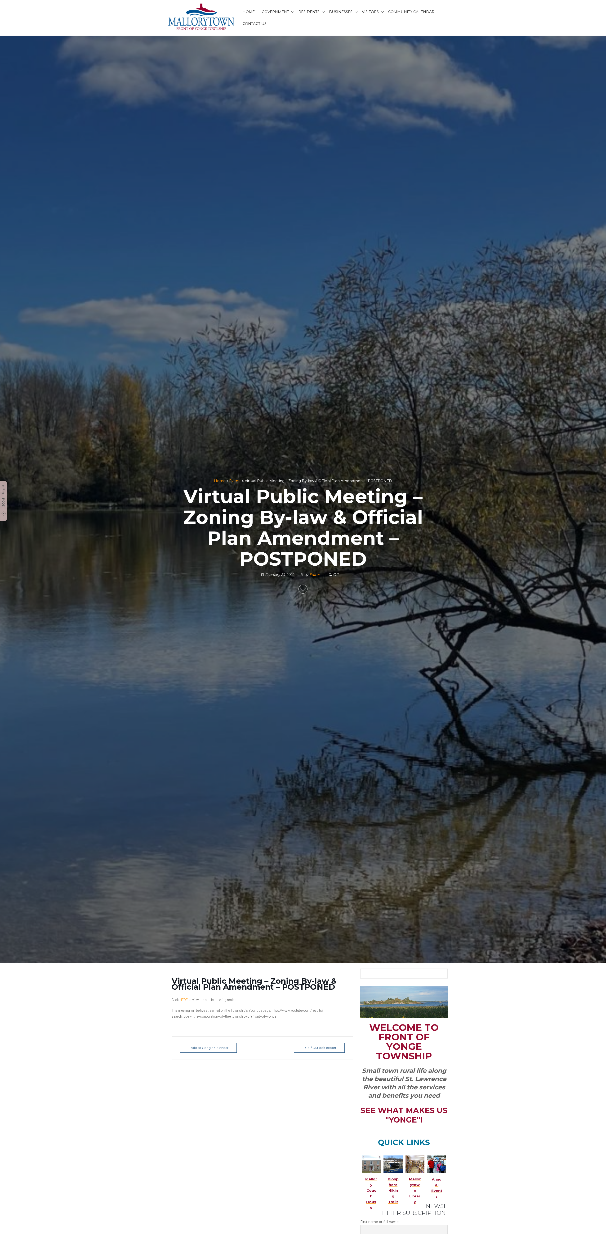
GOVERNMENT (275, 11)
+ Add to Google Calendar (208, 1048)
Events (235, 480)
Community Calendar (411, 11)
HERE (183, 1000)
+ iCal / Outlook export (319, 1048)
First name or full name (379, 1222)
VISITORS (370, 11)
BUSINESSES (340, 11)
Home (220, 480)
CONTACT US (255, 23)
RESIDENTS (309, 11)
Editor (315, 574)
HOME (249, 11)
